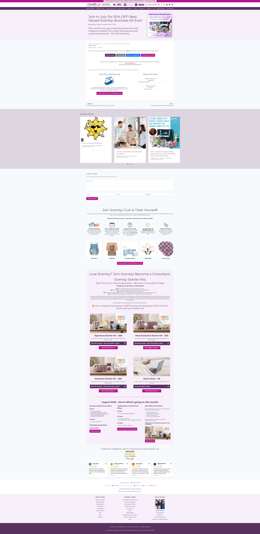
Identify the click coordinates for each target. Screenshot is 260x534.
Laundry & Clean (100, 510)
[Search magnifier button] (136, 5)
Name (89, 194)
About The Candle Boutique (160, 519)
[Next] (178, 140)
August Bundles (94, 428)
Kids (100, 512)
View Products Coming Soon (127, 429)
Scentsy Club (170, 8)
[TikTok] (164, 4)
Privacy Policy (109, 530)
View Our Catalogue (129, 502)
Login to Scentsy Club (130, 517)
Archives (150, 87)
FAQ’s (130, 510)
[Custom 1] (158, 4)
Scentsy (129, 69)
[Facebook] (161, 4)
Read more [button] (91, 475)
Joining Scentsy (92, 45)
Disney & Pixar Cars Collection (127, 413)
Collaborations (100, 504)
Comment (90, 180)
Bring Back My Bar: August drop (99, 413)
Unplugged (100, 508)
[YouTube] (169, 4)
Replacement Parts (130, 504)
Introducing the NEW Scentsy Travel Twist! (162, 104)
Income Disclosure (130, 63)
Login (130, 519)
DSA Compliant (150, 530)
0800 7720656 (160, 510)
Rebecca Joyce (93, 47)
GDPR (121, 530)
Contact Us (160, 515)
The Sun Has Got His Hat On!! (92, 143)
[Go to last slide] (82, 140)
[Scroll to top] (256, 518)
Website (148, 194)
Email (118, 194)
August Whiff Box (96, 411)
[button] (173, 470)
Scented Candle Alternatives (118, 69)
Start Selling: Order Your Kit (130, 499)
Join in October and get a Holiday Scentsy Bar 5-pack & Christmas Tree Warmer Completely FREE (163, 154)
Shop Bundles (95, 431)
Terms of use (127, 530)
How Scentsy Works (130, 506)
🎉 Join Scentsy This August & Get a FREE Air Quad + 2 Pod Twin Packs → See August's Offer (130, 1)
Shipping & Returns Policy (130, 515)
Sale (100, 515)
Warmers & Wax (100, 499)
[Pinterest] (172, 4)
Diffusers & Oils (100, 502)
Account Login (141, 530)
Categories (150, 80)
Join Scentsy (150, 441)
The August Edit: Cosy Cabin (99, 412)
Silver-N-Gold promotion (97, 415)
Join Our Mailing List (159, 517)
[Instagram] (167, 4)
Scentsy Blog (159, 512)
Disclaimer (116, 530)
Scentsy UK (135, 69)
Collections (100, 506)
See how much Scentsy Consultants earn (130, 64)
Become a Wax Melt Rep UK (95, 69)
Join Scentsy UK (107, 69)
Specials (100, 517)
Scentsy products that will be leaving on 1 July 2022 (100, 104)
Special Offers (130, 512)
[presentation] (96, 128)
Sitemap (134, 530)
